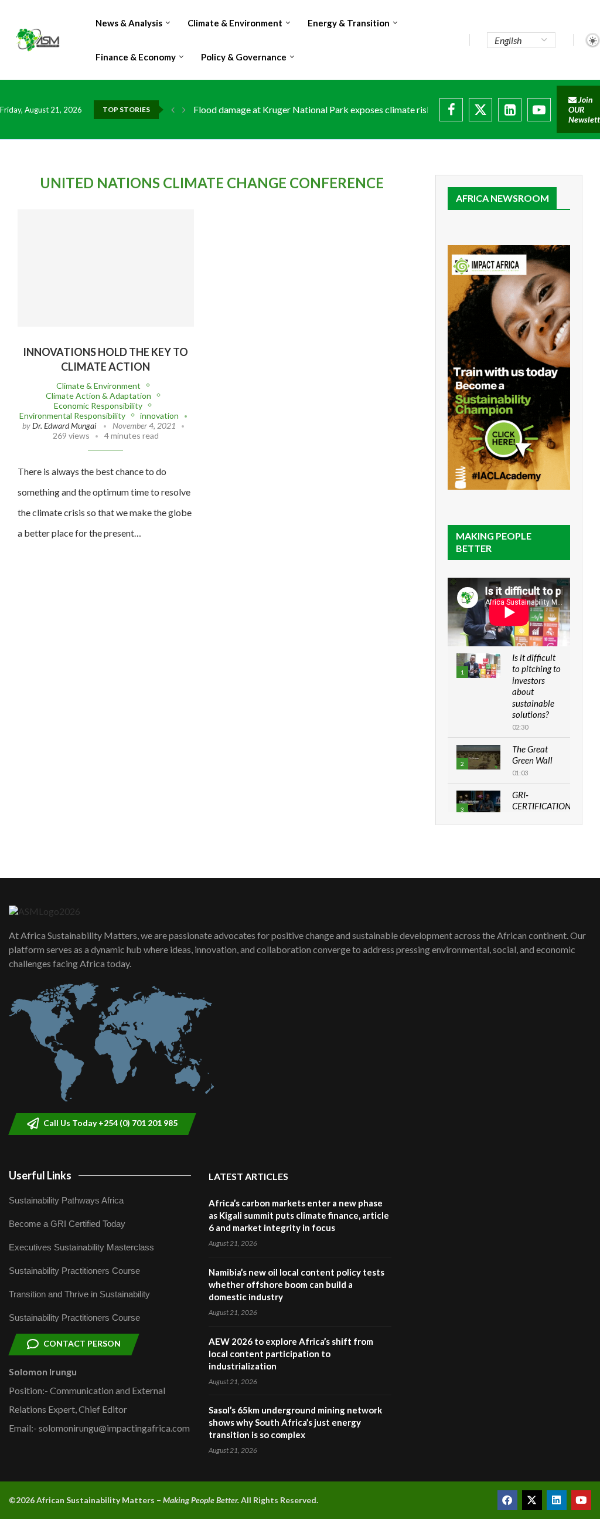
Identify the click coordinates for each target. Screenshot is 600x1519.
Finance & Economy (136, 57)
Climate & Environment (235, 23)
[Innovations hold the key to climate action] (106, 268)
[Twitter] (480, 109)
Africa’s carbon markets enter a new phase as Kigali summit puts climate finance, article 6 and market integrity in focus (299, 1215)
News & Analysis (129, 23)
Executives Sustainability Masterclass (81, 1247)
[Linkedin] (509, 109)
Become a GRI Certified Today (67, 1223)
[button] (173, 109)
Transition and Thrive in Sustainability (79, 1294)
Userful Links (40, 1175)
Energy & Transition (349, 23)
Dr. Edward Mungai (64, 425)
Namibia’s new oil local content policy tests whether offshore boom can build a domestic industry (296, 1284)
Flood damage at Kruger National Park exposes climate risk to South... (332, 109)
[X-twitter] (532, 1500)
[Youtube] (539, 109)
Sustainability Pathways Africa (66, 1200)
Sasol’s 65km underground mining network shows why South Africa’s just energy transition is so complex (295, 1422)
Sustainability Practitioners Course (74, 1270)
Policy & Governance (244, 57)
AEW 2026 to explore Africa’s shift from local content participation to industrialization (291, 1353)
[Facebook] (451, 109)
